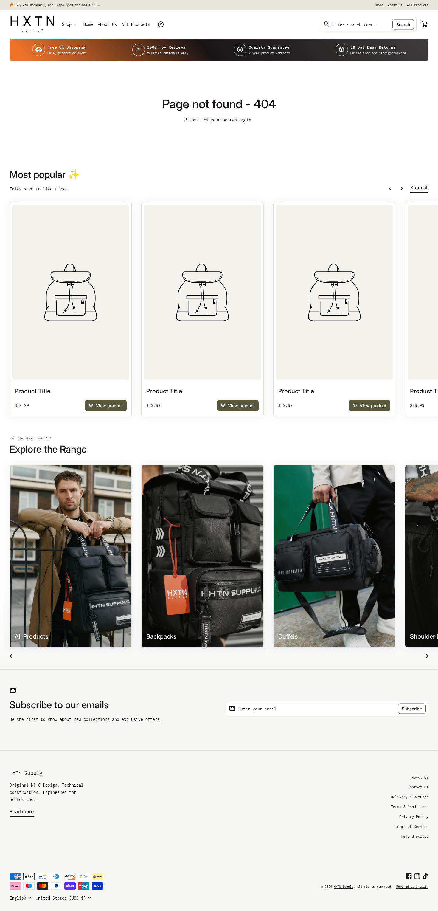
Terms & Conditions (409, 807)
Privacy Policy (413, 816)
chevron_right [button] (402, 188)
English (21, 897)
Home (379, 5)
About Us (395, 5)
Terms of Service (411, 826)
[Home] (32, 24)
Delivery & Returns (409, 797)
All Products (417, 5)
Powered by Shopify (412, 886)
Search (403, 24)
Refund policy (414, 836)
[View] (70, 292)
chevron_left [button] (390, 188)
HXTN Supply (26, 773)
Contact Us (418, 787)
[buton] (21, 897)
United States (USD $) (64, 897)
